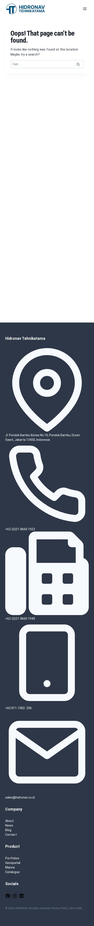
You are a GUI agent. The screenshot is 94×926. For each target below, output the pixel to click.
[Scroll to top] (83, 909)
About (9, 821)
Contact (11, 834)
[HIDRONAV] (26, 8)
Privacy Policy (60, 908)
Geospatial (12, 863)
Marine (10, 867)
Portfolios (12, 858)
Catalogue (12, 872)
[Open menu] (85, 8)
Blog (8, 830)
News (9, 825)
